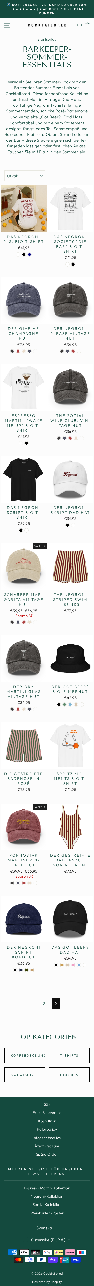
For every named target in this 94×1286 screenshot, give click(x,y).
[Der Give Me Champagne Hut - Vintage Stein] (24, 351)
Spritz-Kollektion (47, 1204)
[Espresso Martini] (21, 443)
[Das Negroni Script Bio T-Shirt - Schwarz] (21, 530)
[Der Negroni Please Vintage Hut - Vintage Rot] (73, 351)
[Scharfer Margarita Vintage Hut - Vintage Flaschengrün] (35, 622)
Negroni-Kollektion (47, 1196)
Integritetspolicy (47, 1137)
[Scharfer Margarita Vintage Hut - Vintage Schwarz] (12, 622)
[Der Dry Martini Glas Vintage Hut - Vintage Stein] (24, 709)
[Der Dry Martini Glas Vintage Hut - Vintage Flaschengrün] (35, 709)
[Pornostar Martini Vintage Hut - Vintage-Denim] (18, 883)
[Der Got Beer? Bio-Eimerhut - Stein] (76, 704)
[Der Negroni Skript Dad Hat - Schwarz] (67, 525)
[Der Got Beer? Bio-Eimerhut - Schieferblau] (70, 704)
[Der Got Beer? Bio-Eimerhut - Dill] (64, 704)
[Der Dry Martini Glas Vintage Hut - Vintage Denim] (29, 709)
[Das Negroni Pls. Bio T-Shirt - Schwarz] (24, 254)
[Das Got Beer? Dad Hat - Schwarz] (56, 965)
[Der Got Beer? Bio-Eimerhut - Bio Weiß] (82, 704)
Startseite (45, 39)
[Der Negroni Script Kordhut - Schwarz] (15, 970)
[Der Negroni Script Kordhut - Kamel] (32, 970)
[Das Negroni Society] (67, 264)
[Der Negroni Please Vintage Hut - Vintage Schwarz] (62, 351)
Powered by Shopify (47, 1282)
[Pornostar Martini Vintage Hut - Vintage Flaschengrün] (35, 883)
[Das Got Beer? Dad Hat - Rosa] (73, 965)
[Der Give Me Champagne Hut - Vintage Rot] (18, 351)
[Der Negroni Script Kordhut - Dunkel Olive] (26, 970)
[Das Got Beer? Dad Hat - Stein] (67, 965)
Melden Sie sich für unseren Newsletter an (45, 1171)
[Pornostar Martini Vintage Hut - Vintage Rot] (24, 883)
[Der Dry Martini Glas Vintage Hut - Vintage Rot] (18, 709)
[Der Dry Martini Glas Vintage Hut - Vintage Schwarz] (12, 709)
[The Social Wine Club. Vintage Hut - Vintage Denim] (64, 438)
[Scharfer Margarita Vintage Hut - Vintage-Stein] (29, 622)
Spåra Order (47, 1154)
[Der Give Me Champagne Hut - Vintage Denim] (29, 351)
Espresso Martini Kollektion (47, 1188)
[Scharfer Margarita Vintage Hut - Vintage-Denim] (18, 622)
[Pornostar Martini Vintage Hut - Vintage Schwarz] (12, 883)
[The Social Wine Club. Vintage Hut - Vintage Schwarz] (59, 438)
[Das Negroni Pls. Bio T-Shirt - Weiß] (18, 254)
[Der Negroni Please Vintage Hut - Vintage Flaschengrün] (79, 351)
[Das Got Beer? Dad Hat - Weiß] (85, 965)
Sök (47, 1104)
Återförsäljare (47, 1146)
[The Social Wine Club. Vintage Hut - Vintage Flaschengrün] (82, 438)
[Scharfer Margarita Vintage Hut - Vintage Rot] (24, 622)
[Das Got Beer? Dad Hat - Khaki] (62, 965)
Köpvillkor (47, 1121)
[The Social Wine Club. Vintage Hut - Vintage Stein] (76, 438)
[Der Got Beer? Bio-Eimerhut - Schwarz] (59, 704)
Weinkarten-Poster (47, 1213)
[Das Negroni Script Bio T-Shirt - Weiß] (26, 530)
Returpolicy (47, 1129)
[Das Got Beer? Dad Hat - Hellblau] (79, 965)
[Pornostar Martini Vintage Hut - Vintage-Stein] (29, 883)
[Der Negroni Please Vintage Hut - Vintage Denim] (67, 351)
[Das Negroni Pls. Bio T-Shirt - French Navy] (29, 254)
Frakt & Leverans (47, 1112)
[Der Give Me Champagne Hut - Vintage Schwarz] (12, 351)
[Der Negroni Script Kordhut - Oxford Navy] (21, 970)
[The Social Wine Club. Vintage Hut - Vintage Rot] (70, 438)
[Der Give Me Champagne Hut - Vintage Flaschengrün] (35, 351)
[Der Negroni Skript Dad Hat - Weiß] (73, 525)
